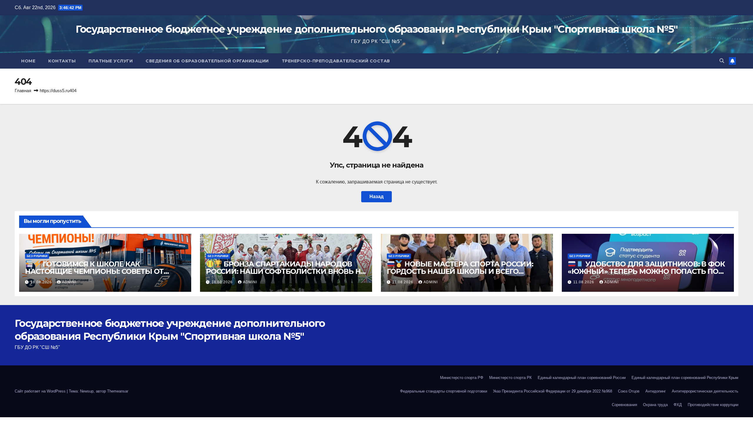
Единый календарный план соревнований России (582, 377)
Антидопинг (655, 391)
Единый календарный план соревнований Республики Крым (685, 377)
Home (28, 61)
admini (69, 282)
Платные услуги (111, 61)
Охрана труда (655, 405)
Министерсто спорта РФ (461, 377)
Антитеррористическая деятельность (705, 391)
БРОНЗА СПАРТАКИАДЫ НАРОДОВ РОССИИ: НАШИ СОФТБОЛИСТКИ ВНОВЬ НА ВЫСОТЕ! (286, 271)
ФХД (678, 405)
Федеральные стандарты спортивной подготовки (443, 391)
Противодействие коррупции (713, 405)
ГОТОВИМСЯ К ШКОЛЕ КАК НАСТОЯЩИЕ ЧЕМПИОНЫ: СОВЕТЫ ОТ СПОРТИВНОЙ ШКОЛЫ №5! (94, 271)
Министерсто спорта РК (510, 377)
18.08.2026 (42, 282)
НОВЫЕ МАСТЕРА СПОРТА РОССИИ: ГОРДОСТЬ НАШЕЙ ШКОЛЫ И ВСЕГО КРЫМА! (460, 271)
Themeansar (117, 391)
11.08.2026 (403, 282)
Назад (376, 196)
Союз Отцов (628, 391)
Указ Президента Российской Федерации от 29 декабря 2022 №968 (552, 391)
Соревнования (624, 405)
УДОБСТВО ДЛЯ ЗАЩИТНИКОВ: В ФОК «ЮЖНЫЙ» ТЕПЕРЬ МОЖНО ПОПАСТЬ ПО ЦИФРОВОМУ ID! (646, 271)
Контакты (62, 61)
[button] (721, 60)
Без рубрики (37, 256)
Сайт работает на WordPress (41, 391)
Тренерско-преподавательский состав (336, 61)
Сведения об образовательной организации (207, 61)
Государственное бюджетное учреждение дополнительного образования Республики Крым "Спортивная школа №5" (377, 29)
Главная (23, 90)
